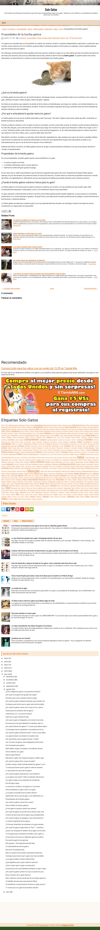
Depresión (41, 444)
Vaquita (27, 497)
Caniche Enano (6, 435)
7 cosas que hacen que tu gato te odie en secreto (24, 767)
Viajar (78, 497)
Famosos (64, 452)
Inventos (96, 464)
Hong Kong (66, 462)
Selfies (78, 488)
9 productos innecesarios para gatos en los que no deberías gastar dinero (39, 526)
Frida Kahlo (43, 454)
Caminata (74, 433)
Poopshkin (20, 482)
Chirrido (32, 437)
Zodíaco (34, 499)
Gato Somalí (73, 457)
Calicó (41, 433)
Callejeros (47, 433)
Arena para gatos (22, 429)
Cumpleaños (87, 442)
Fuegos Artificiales (63, 454)
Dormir (91, 446)
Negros (20, 475)
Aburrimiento (30, 425)
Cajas (34, 433)
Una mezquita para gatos (14, 745)
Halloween (73, 460)
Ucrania (4, 497)
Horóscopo (79, 462)
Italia (13, 466)
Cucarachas (53, 442)
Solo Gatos (51, 9)
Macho (65, 468)
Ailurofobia (13, 427)
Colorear (90, 437)
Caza (83, 435)
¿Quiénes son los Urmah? (20, 638)
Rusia (84, 486)
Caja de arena (27, 433)
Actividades (53, 425)
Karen (50, 466)
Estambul (17, 452)
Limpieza (17, 468)
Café (20, 433)
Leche (81, 466)
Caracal (21, 435)
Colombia (84, 437)
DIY (73, 446)
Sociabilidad (31, 490)
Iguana (3, 464)
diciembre (10, 677)
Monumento (51, 473)
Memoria (79, 471)
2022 (6, 671)
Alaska (19, 427)
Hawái (80, 460)
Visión (19, 499)
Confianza (80, 440)
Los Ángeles (45, 468)
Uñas (9, 497)
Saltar (3, 488)
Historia (33, 462)
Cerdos (3, 437)
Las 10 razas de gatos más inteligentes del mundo (24, 742)
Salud (56, 29)
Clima (63, 437)
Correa (21, 442)
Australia (52, 429)
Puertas (96, 482)
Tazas (28, 492)
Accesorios (39, 425)
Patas (80, 477)
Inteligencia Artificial (67, 464)
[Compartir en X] (7, 211)
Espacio (82, 450)
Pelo (2, 479)
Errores (50, 450)
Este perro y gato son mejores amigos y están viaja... (25, 758)
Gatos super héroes (12, 755)
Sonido (57, 490)
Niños (46, 475)
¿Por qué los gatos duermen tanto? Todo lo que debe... (26, 733)
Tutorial (86, 494)
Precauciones (28, 482)
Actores (60, 425)
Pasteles (74, 477)
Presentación (37, 482)
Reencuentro (95, 483)
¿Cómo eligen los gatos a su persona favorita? (22, 692)
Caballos (10, 433)
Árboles (14, 429)
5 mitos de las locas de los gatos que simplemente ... (25, 815)
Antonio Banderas (93, 427)
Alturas (46, 427)
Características (29, 435)
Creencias (39, 442)
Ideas (97, 462)
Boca (37, 431)
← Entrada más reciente (11, 288)
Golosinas (21, 460)
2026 (6, 658)
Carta (57, 435)
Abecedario (22, 425)
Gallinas (77, 454)
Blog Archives (27, 521)
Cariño (48, 435)
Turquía (80, 494)
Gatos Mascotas (90, 457)
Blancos (32, 431)
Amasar (51, 427)
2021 (6, 674)
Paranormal (39, 477)
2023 (2, 425)
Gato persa (65, 457)
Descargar (56, 444)
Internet (83, 464)
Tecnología (38, 492)
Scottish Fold (41, 488)
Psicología (79, 482)
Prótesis (66, 482)
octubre (9, 683)
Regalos (17, 486)
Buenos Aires (88, 431)
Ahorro (8, 427)
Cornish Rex (15, 442)
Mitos (36, 473)
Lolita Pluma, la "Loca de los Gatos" (18, 714)
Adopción (76, 425)
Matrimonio (51, 471)
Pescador (49, 479)
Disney (61, 446)
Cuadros (46, 442)
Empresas (74, 448)
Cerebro (9, 437)
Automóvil (64, 429)
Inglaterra (34, 464)
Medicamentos (66, 471)
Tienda (96, 492)
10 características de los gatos (17, 846)
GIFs (10, 460)
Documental (78, 446)
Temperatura (54, 492)
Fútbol (72, 454)
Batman (96, 429)
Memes (73, 471)
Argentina (31, 429)
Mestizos (96, 471)
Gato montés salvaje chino (45, 457)
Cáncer (91, 433)
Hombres (59, 462)
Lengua (86, 466)
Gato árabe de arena (92, 454)
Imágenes (9, 464)
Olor (84, 475)
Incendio (22, 464)
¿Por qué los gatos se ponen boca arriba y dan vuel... (25, 812)
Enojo (97, 448)
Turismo (74, 494)
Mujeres (83, 473)
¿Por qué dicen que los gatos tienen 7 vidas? (22, 739)
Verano (51, 497)
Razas (42, 483)
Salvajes (14, 488)
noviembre (10, 680)
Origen (92, 475)
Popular (6, 521)
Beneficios (16, 431)
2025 (6, 662)
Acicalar (46, 425)
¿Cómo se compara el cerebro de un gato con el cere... (25, 831)
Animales (72, 427)
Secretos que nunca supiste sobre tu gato (21, 698)
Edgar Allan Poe (18, 448)
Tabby (17, 492)
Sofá (37, 490)
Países (7, 477)
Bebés (3, 431)
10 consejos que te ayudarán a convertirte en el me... (25, 730)
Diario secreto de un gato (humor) (18, 875)
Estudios (38, 452)
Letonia (96, 466)
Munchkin (89, 473)
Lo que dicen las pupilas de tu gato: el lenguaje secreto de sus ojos (36, 538)
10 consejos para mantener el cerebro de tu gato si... (25, 834)
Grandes (38, 460)
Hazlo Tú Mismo (93, 460)
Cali (37, 433)
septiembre (10, 686)
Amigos (56, 427)
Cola (72, 437)
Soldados (43, 490)
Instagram (47, 464)
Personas (42, 479)
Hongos (72, 462)
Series (83, 488)
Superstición (5, 492)
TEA (32, 492)
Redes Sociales (85, 483)
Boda (41, 431)
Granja (44, 460)
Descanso (48, 444)
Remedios (38, 486)
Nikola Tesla (39, 475)
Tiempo (91, 492)
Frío (48, 454)
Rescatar (53, 486)
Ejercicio (39, 448)
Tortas (40, 494)
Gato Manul (24, 457)
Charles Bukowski (18, 437)
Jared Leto (28, 466)
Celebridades (91, 435)
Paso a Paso (67, 477)
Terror (86, 492)
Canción (96, 433)
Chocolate (38, 437)
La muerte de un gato (19, 588)
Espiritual (95, 450)
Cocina (67, 437)
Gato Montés (32, 457)
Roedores (67, 486)
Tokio (31, 494)
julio (7, 892)
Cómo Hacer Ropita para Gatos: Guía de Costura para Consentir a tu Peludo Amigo (42, 576)
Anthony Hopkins (82, 427)
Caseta (70, 435)
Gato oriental (58, 457)
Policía (9, 482)
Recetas (47, 483)
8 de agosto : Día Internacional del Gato (20, 843)
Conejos (73, 440)
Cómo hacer (19, 440)
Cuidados (72, 442)
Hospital (86, 462)
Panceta (26, 477)
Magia (69, 468)
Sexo (91, 488)
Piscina (85, 479)
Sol (39, 490)
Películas (89, 477)
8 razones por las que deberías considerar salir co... (24, 723)
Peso (53, 479)
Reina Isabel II (25, 486)
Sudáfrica (66, 490)
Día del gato (92, 444)
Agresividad (94, 425)
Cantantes (14, 435)
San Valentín (22, 488)
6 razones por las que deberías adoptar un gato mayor (25, 869)
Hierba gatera (38, 29)
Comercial (4, 440)
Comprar (43, 440)
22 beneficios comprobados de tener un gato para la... (25, 884)
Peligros (96, 477)
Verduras (57, 497)
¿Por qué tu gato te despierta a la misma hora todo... (25, 720)
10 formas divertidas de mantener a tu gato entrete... (25, 824)
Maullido (58, 471)
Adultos (83, 425)
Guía (61, 460)
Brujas (82, 431)
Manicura (4, 471)
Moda (41, 473)
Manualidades (12, 471)
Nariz (9, 475)
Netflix (26, 475)
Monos (46, 473)
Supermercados (94, 490)
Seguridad (67, 488)
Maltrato (89, 468)
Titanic (22, 494)
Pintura (80, 479)
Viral (15, 499)
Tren (60, 494)
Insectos (41, 464)
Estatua (22, 452)
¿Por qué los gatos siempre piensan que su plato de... (25, 701)
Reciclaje (53, 483)
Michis (21, 473)
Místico (31, 473)
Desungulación (64, 444)
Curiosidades (22, 29)
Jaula (34, 466)
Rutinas (96, 486)
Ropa (79, 486)
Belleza (8, 431)
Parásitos (47, 477)
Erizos (45, 450)
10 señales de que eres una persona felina (21, 881)
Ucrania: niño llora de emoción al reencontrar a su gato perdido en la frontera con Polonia (44, 551)
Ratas (32, 483)
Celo (97, 435)
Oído (71, 475)
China (27, 437)
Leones (91, 466)
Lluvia (33, 468)
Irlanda (9, 466)
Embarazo (60, 448)
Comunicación (52, 440)
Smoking (16, 490)
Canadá (86, 433)
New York (32, 475)
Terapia (67, 492)
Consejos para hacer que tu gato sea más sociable (24, 856)
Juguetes (45, 466)
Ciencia (49, 437)
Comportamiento (31, 439)
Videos (4, 499)
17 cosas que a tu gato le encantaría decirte (21, 888)
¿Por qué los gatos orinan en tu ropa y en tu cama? (24, 707)
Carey (37, 435)
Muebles (71, 473)
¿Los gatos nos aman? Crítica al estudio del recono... (25, 777)
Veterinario (71, 497)
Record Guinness (62, 483)
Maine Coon (76, 468)
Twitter (96, 494)
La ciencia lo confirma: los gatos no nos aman (29, 220)
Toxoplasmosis (47, 494)
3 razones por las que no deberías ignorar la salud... (24, 837)
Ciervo (54, 437)
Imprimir (16, 464)
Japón (18, 466)
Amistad (61, 427)
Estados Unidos (7, 452)
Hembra (4, 462)
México (3, 473)
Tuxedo (91, 494)
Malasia (83, 468)
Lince (22, 468)
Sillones (10, 490)
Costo (33, 442)
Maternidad (43, 471)
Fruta (51, 454)
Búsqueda (4, 433)
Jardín (23, 466)
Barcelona (86, 429)
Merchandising (87, 471)
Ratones (36, 483)
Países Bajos (14, 477)
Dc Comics (19, 444)
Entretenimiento (17, 450)
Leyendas (5, 468)
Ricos (59, 486)
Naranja (4, 475)
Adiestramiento (67, 425)
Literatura (27, 468)
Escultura (69, 450)
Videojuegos (94, 497)
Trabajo (55, 494)
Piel (66, 479)
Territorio (81, 492)
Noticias (63, 475)
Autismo (58, 429)
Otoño (3, 477)
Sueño (71, 490)
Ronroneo (73, 486)
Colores (96, 437)
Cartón (61, 435)
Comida (11, 440)
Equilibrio (36, 450)
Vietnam (10, 499)
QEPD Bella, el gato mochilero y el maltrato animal (23, 749)
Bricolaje (76, 431)
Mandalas (95, 468)
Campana (80, 433)
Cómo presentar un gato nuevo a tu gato (27, 233)
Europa (44, 452)
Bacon (77, 429)
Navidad (14, 475)
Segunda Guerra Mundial (55, 488)
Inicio (4, 23)
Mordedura (60, 473)
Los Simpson (53, 468)
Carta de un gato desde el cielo (17, 717)
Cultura (79, 442)
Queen (12, 483)
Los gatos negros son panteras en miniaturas (29, 260)
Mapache (20, 471)
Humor (91, 462)
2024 (6, 425)
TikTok (12, 494)
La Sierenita (66, 466)
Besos (22, 431)
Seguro (73, 488)
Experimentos (51, 452)
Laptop (77, 466)
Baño (81, 429)
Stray (61, 490)
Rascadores (25, 483)
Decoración (28, 444)
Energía (80, 448)
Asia (40, 429)
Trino (64, 494)
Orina (97, 475)
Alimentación (38, 427)
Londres (38, 468)
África (88, 425)
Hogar (47, 462)
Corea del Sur (5, 442)
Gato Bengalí (6, 457)
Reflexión (4, 486)
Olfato (80, 475)
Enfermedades (89, 448)
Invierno (3, 466)
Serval (87, 488)
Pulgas (3, 483)
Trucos (68, 494)
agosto (9, 689)
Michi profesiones (12, 473)
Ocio (68, 475)
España (88, 450)
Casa (65, 435)
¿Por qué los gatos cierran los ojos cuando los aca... (25, 872)
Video (87, 497)
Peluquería (8, 479)
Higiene (26, 462)
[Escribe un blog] (5, 211)
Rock (62, 486)
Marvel (25, 471)
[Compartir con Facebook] (10, 211)
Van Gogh (21, 497)
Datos (13, 444)
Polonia (14, 482)
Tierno (3, 494)
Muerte (76, 473)
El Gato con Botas (49, 448)
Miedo (26, 473)
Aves (69, 429)
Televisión (46, 492)
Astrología (46, 429)
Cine (58, 437)
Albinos (24, 427)
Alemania (30, 427)
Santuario (29, 488)
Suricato (11, 492)
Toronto (35, 494)
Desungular (73, 444)
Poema (3, 482)
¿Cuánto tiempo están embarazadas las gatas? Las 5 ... (26, 764)
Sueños (77, 490)
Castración (77, 435)
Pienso (70, 479)
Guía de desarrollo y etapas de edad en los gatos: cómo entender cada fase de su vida (44, 563)
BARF (91, 429)
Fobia (92, 452)
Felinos (70, 452)
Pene (13, 479)
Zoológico (40, 499)
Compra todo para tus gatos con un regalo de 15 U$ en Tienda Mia (39, 368)
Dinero (40, 446)
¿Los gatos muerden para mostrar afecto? (27, 247)
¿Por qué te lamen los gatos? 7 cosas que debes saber (26, 726)
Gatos (30, 29)
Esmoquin (77, 450)
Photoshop (60, 479)
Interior (78, 464)
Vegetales (39, 497)
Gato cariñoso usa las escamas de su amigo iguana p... (26, 878)
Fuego (55, 454)
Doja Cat (85, 446)
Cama (57, 433)
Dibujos (21, 446)
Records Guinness (73, 483)
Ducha (97, 446)
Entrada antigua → (91, 288)
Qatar (8, 483)
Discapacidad (47, 446)
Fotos (19, 454)
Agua (3, 427)
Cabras (16, 433)
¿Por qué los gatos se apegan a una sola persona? (24, 818)
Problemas (52, 482)
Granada (32, 460)
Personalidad (33, 479)
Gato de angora (15, 457)
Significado (4, 490)
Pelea (84, 477)
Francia (24, 454)
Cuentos (66, 442)
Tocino (27, 494)
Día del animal (82, 444)
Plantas (96, 479)
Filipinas (84, 452)
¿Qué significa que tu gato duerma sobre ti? (21, 862)
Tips (60, 29)
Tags (15, 521)
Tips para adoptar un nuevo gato (23, 613)
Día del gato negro (12, 783)
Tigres (8, 494)
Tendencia (61, 492)
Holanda (52, 462)
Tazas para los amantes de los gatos (19, 711)
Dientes (27, 446)
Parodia (56, 477)
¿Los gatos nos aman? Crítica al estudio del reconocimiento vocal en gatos (39, 274)
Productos (59, 482)
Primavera (44, 482)
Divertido (67, 446)
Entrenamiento (6, 450)
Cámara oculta (65, 433)
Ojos (75, 475)
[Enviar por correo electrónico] (2, 211)
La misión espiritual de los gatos (17, 821)
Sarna (34, 488)
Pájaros (20, 477)
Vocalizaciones (26, 499)
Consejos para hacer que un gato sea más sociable (24, 704)
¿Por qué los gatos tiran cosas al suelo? (20, 761)
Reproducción (46, 486)
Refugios (12, 486)
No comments (77, 38)
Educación (27, 448)
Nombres (57, 475)
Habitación (66, 460)
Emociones (67, 448)
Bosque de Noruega (62, 431)
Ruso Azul (90, 486)
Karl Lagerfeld (57, 466)
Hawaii (84, 460)
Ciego (44, 437)
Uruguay (14, 497)
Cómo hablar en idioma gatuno (17, 805)
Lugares (60, 468)
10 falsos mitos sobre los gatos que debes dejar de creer (33, 601)
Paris (51, 477)
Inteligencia (56, 464)
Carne (52, 435)
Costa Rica (27, 442)
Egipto (33, 448)
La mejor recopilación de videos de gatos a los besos (31, 626)
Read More (17, 225)
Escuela (63, 450)
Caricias (42, 435)
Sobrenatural (23, 490)
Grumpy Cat (50, 460)
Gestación (4, 460)
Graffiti (27, 460)
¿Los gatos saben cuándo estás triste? (20, 859)
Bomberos (47, 431)
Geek (97, 457)
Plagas (90, 479)
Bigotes (26, 431)
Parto (61, 477)
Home (4, 29)
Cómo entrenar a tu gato (14, 752)
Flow (88, 452)
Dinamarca (34, 446)
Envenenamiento (27, 450)
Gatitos (83, 454)
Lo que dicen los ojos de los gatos (18, 771)
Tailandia (22, 492)
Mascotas (48, 29)
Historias (40, 462)
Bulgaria (96, 431)
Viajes (82, 497)
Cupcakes (96, 442)
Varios (32, 497)
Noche (51, 475)
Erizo (41, 450)
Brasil (71, 431)
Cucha (60, 442)
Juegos (38, 466)
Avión (72, 429)
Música (96, 473)
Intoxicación (89, 464)
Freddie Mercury (33, 454)
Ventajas (45, 497)
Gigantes (15, 460)
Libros (11, 468)
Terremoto (74, 492)
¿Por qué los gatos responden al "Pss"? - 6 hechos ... (25, 827)
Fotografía (12, 454)
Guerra (56, 460)
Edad (10, 448)
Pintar (75, 479)
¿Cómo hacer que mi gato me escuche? (20, 865)
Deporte (35, 444)
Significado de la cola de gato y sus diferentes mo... (24, 796)
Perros (25, 479)
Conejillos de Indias (64, 440)
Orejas (88, 475)
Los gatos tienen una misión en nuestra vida (21, 736)
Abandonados (13, 425)
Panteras (32, 477)
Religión (32, 486)
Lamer (72, 466)
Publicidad (90, 482)
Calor (53, 433)
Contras (96, 440)
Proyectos (72, 482)
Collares (77, 437)
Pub (85, 482)
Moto (65, 473)
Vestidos (63, 497)
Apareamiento (6, 429)
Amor (67, 427)
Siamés (96, 488)
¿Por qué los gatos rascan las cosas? (19, 802)
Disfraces (55, 446)
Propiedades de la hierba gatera (21, 34)
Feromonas (77, 452)
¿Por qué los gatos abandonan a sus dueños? (22, 774)
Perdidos (19, 479)
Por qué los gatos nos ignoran (16, 840)
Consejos (11, 29)
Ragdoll (17, 483)
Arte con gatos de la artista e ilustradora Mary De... (24, 853)
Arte (37, 429)
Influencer (28, 464)
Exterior (58, 452)
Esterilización (30, 452)
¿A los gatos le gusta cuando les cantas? (20, 808)
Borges (53, 431)
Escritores (56, 450)
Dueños (4, 448)
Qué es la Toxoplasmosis (14, 850)
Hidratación (10, 462)
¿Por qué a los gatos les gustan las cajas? (21, 695)
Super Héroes (84, 490)
